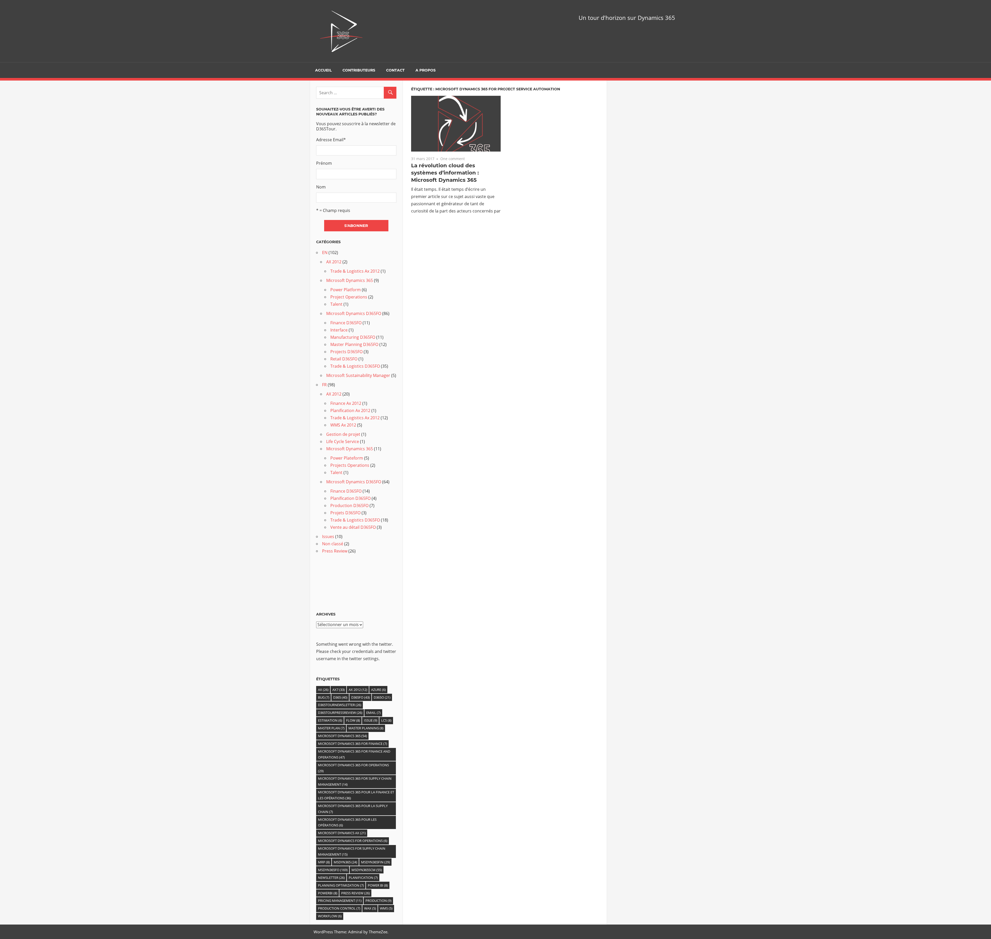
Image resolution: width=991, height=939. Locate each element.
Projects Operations (349, 465)
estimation (330, 720)
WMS (386, 908)
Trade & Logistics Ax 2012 (355, 271)
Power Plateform (346, 458)
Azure (378, 689)
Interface (339, 330)
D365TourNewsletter (339, 705)
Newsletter (331, 877)
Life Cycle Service (342, 441)
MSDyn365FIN (375, 862)
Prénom (324, 163)
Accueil (323, 70)
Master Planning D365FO (354, 344)
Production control (339, 908)
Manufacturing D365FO (352, 337)
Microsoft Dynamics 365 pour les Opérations (347, 822)
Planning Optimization (341, 885)
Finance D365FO (346, 323)
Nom (321, 187)
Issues (328, 536)
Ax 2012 (358, 689)
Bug (323, 697)
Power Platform (345, 290)
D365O (382, 697)
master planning (365, 728)
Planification (363, 877)
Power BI (378, 885)
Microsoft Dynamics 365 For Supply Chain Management (354, 781)
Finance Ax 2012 (345, 403)
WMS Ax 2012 (343, 425)
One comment (452, 158)
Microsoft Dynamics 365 (349, 280)
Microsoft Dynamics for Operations (352, 840)
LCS (386, 720)
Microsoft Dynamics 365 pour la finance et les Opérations (356, 795)
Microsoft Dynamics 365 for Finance (352, 743)
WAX (370, 908)
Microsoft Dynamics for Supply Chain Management (351, 851)
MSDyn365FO (333, 869)
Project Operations (348, 297)
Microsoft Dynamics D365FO (353, 313)
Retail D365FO (343, 359)
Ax (323, 689)
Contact (395, 70)
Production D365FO (349, 505)
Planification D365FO (350, 498)
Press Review (334, 551)
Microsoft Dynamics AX (342, 833)
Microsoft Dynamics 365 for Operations (353, 768)
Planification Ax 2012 (350, 410)
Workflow (330, 916)
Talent (336, 304)
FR (324, 385)
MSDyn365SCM (366, 869)
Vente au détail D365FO (353, 527)
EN (324, 252)
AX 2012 (333, 262)
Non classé (332, 544)
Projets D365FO (345, 513)
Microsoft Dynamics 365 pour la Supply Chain (353, 808)
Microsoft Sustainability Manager (358, 375)
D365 (340, 697)
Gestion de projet (343, 434)
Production (378, 900)
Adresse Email (331, 140)
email (373, 712)
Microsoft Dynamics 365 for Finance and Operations (354, 754)
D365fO (360, 697)
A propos (425, 70)
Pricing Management (340, 900)
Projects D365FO (346, 351)
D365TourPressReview (340, 712)
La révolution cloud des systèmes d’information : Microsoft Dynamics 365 (445, 172)
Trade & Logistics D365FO (355, 366)
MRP (324, 862)
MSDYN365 (345, 862)
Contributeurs (358, 70)
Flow (353, 720)
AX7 (338, 689)
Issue (370, 720)
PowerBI (327, 893)
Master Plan (331, 728)
